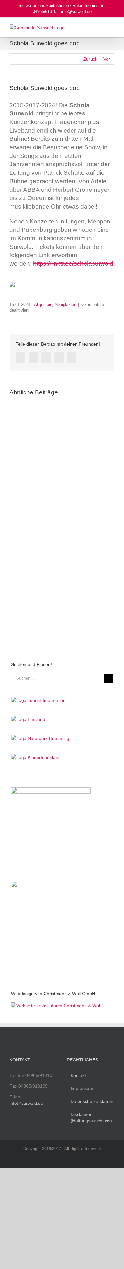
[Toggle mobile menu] (111, 27)
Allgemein (43, 304)
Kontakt (78, 1075)
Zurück (90, 59)
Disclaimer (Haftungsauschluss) (91, 1117)
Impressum (82, 1088)
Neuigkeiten (65, 304)
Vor (106, 59)
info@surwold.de (76, 11)
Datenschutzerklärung (91, 1101)
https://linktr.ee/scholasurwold (73, 263)
